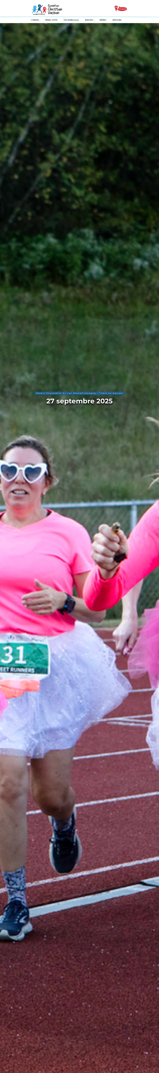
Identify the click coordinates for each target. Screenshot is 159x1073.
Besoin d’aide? (89, 20)
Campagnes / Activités (51, 20)
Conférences (102, 20)
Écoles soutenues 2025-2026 (71, 20)
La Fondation (35, 20)
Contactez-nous (116, 20)
